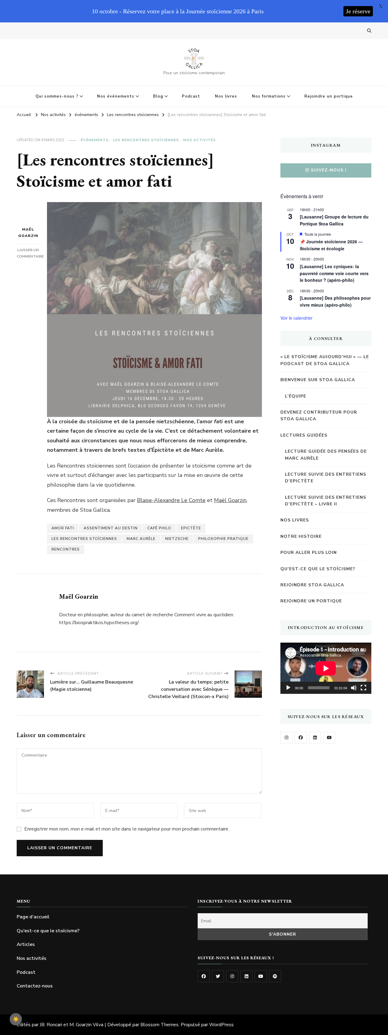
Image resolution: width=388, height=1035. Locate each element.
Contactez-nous (35, 986)
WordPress (221, 1024)
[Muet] (354, 688)
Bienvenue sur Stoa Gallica (317, 380)
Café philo (159, 528)
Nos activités (199, 140)
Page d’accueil (33, 917)
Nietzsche (177, 538)
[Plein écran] (363, 688)
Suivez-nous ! (328, 170)
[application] (325, 668)
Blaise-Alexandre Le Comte (171, 500)
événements (95, 140)
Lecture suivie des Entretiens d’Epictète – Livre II (325, 500)
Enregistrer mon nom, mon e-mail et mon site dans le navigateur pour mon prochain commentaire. (126, 829)
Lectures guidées (303, 435)
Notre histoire (301, 536)
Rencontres (66, 549)
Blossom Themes (159, 1024)
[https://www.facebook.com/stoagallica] (301, 738)
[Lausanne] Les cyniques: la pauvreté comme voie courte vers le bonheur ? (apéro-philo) (334, 273)
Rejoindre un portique (328, 96)
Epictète (191, 528)
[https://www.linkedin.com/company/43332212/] (246, 976)
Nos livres (226, 96)
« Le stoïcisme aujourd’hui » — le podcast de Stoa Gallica (324, 360)
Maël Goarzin (28, 232)
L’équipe (295, 396)
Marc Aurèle (141, 538)
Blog (158, 96)
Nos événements (115, 96)
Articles (26, 944)
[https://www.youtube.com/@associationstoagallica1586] (329, 738)
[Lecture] (288, 688)
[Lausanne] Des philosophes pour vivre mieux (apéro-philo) (335, 301)
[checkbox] (16, 1019)
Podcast (191, 96)
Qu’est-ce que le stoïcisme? (317, 569)
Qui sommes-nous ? (56, 96)
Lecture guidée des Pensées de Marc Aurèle (326, 454)
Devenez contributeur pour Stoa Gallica (318, 415)
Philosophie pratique (223, 538)
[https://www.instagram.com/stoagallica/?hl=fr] (286, 738)
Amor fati (63, 528)
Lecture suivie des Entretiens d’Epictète (325, 477)
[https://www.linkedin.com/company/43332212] (315, 738)
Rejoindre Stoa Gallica (312, 585)
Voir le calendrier (296, 318)
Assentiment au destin (111, 528)
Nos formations (269, 96)
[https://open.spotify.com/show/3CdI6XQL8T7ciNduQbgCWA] (275, 976)
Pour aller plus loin (308, 552)
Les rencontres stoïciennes (146, 140)
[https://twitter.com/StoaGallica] (218, 976)
